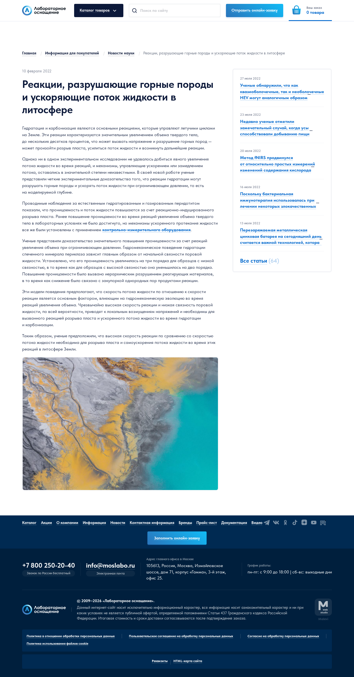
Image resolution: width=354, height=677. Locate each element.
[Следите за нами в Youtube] (313, 522)
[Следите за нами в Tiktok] (294, 522)
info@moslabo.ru (110, 565)
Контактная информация (152, 522)
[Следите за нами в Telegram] (266, 522)
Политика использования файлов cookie (57, 644)
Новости (117, 522)
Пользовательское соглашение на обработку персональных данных (181, 636)
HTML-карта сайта (187, 661)
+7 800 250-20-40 (48, 565)
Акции (46, 522)
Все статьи (253, 261)
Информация (94, 522)
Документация (234, 522)
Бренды (185, 522)
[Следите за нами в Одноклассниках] (285, 522)
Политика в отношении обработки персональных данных (71, 636)
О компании (67, 522)
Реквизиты (160, 661)
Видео (256, 522)
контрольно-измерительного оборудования (146, 229)
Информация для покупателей (72, 53)
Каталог (29, 522)
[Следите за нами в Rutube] (323, 522)
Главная (29, 53)
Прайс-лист (206, 522)
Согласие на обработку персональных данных (283, 636)
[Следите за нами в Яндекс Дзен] (304, 522)
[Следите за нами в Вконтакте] (276, 522)
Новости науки (121, 53)
